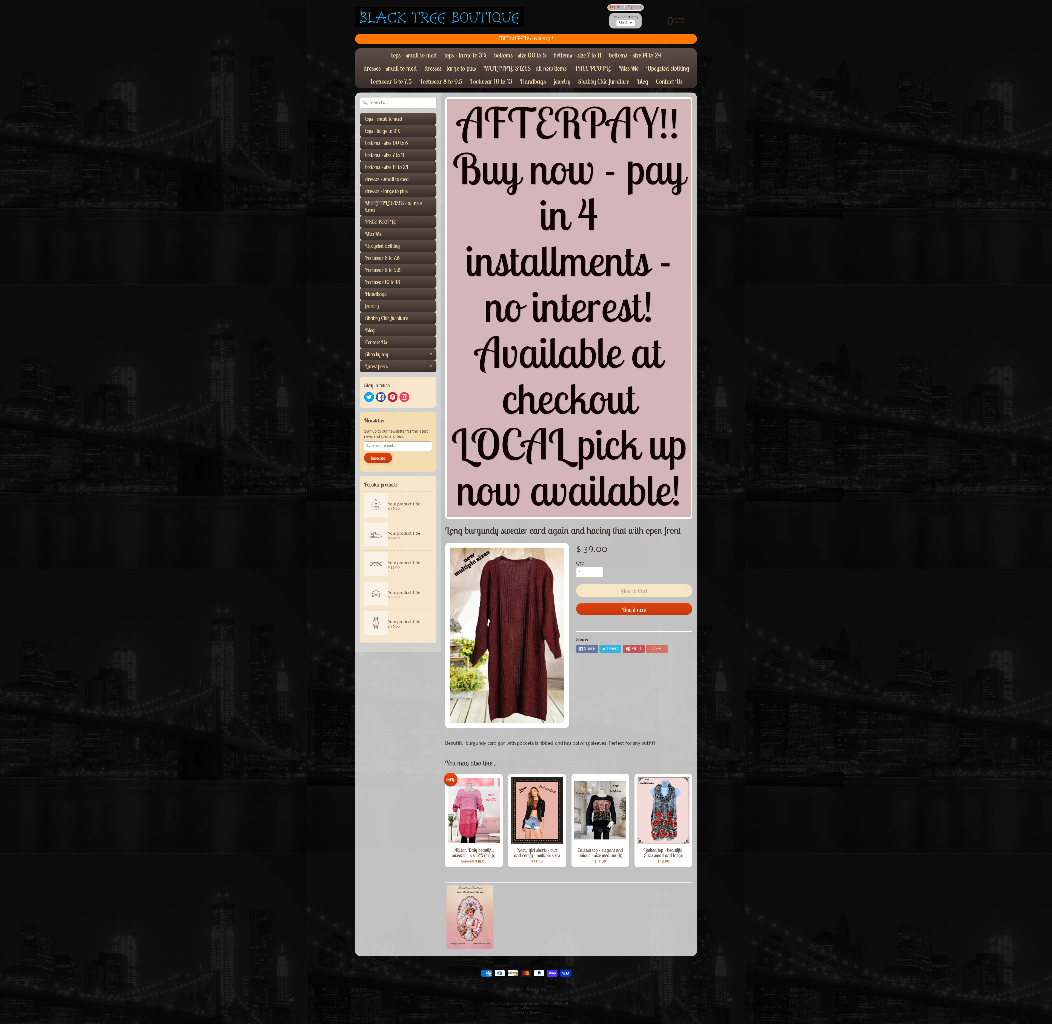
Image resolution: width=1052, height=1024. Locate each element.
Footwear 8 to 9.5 (440, 81)
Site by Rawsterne (526, 1008)
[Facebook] (381, 397)
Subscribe (378, 458)
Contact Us (669, 81)
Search (514, 989)
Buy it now (634, 610)
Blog (642, 81)
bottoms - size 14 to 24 (635, 55)
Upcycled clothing (667, 68)
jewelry (562, 81)
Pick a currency (625, 17)
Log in (615, 7)
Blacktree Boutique (525, 1003)
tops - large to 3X (465, 55)
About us (535, 989)
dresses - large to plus (450, 68)
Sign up (634, 7)
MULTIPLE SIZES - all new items (525, 68)
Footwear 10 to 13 (491, 81)
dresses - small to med (390, 68)
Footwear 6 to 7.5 (391, 81)
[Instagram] (404, 397)
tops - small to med (414, 55)
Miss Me (629, 68)
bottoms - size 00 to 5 (520, 55)
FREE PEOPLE (592, 68)
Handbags (533, 81)
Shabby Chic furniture (603, 81)
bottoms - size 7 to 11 (577, 55)
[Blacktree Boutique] (439, 17)
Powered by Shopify (526, 1012)
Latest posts (400, 367)
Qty (580, 563)
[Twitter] (369, 397)
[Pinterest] (393, 397)
